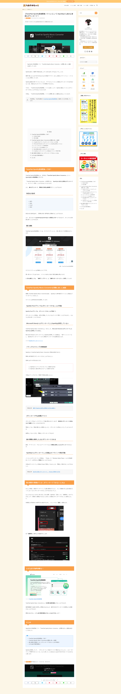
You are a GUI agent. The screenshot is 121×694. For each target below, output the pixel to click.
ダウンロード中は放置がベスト (41, 147)
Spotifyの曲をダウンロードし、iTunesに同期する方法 (46, 471)
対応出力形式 (37, 136)
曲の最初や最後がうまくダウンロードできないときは (45, 153)
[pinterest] (89, 51)
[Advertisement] (49, 115)
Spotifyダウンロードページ (36, 340)
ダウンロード (47, 661)
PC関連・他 (28, 18)
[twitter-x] (85, 51)
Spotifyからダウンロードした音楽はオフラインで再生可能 (47, 150)
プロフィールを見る (88, 47)
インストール (41, 661)
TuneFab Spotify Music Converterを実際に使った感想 (45, 140)
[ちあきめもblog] (31, 5)
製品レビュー (35, 661)
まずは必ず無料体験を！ (38, 155)
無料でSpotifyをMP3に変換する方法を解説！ (44, 408)
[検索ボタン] (97, 5)
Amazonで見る (70, 1)
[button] (28, 56)
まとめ (33, 157)
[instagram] (87, 51)
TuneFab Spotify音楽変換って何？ (40, 134)
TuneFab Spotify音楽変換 (50, 99)
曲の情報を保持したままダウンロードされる (44, 149)
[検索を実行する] (96, 13)
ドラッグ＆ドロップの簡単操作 (41, 145)
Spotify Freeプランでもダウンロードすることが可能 (46, 142)
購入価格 (36, 138)
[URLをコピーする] (70, 56)
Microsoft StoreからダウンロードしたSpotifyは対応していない (48, 143)
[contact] (91, 51)
